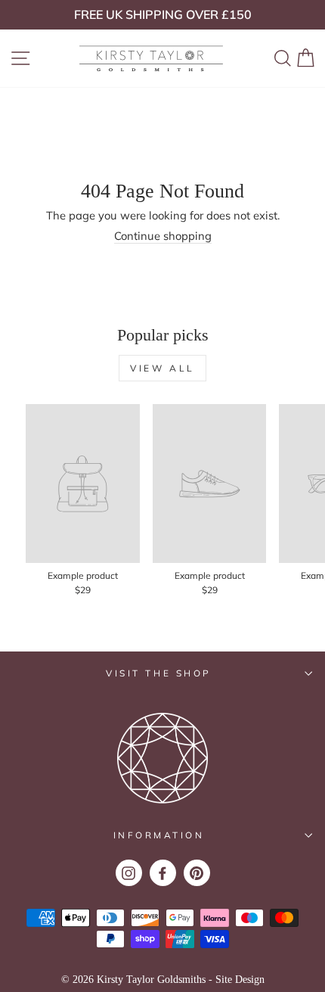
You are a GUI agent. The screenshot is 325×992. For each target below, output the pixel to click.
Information (159, 835)
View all (162, 368)
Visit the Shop (158, 673)
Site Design (240, 979)
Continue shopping (163, 236)
